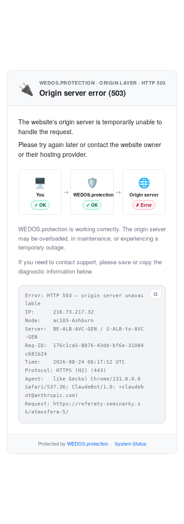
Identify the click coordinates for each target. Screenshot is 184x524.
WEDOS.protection (87, 443)
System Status (130, 443)
